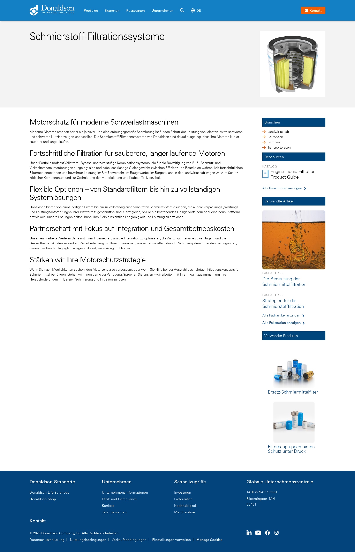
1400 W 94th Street (262, 492)
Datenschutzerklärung (47, 539)
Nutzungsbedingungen (88, 539)
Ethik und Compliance (119, 499)
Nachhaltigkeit (185, 505)
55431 (252, 504)
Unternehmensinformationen (125, 492)
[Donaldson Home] (55, 10)
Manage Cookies (209, 539)
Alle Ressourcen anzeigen (282, 188)
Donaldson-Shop (43, 499)
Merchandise (184, 512)
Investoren (182, 492)
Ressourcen (135, 10)
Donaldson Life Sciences (49, 492)
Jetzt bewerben (114, 512)
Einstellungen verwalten (171, 539)
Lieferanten (183, 499)
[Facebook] (269, 536)
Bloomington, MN (261, 499)
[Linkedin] (251, 536)
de (198, 10)
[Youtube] (260, 536)
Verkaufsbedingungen (129, 539)
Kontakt (38, 521)
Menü (85, 3)
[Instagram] (278, 536)
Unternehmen (162, 10)
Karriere (108, 505)
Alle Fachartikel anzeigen (281, 315)
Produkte (91, 10)
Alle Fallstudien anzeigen (281, 323)
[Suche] (182, 10)
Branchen (112, 10)
